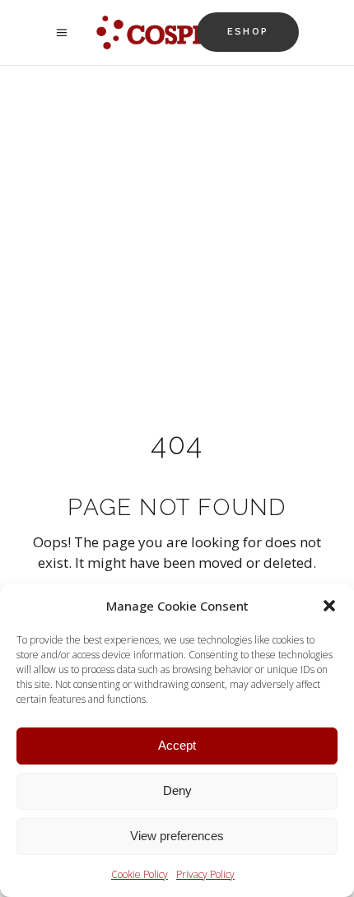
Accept (177, 745)
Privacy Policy (205, 874)
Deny (177, 790)
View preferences (177, 836)
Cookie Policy (139, 874)
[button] (329, 605)
